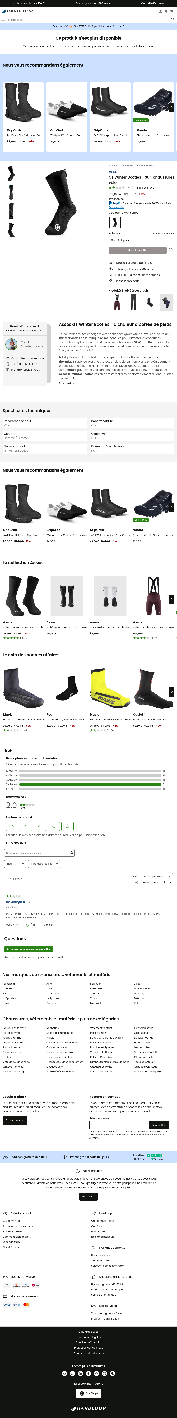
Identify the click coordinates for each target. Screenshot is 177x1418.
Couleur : (123, 212)
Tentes (7, 1057)
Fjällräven (95, 984)
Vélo (116, 166)
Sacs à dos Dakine (101, 1071)
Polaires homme (12, 1052)
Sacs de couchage (14, 1071)
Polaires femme (12, 1038)
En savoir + (66, 383)
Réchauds (52, 1028)
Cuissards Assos (143, 1028)
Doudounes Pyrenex (102, 1047)
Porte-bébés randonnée (61, 1071)
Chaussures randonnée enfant (64, 1062)
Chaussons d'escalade (59, 1057)
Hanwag (139, 993)
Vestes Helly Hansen (102, 1052)
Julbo (137, 984)
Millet (49, 989)
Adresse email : (100, 1118)
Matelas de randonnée (16, 1062)
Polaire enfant (98, 1033)
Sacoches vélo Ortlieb (147, 1052)
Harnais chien (142, 1042)
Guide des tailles (163, 233)
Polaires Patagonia (101, 1042)
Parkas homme (12, 1047)
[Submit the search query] (173, 20)
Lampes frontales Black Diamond (109, 1062)
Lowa (6, 1003)
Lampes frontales (13, 1067)
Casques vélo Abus (145, 1067)
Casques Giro (142, 1033)
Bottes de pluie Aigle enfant (106, 1038)
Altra (49, 984)
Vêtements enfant (101, 1028)
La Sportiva (9, 998)
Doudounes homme (15, 1042)
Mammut (95, 1003)
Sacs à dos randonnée (59, 1033)
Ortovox (7, 989)
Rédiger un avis (145, 188)
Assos (114, 172)
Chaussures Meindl (101, 1067)
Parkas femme (11, 1033)
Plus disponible (137, 250)
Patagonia (9, 984)
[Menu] (3, 19)
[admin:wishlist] (171, 250)
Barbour (51, 1003)
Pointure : (115, 233)
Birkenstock (141, 998)
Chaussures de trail (57, 1047)
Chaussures (127, 166)
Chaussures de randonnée (62, 1042)
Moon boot (52, 993)
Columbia (96, 989)
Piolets (50, 1038)
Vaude (94, 998)
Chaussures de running (60, 1052)
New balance (142, 989)
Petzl (136, 1003)
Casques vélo (54, 1067)
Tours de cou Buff (144, 1062)
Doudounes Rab (143, 1038)
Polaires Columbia (101, 1057)
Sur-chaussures (144, 166)
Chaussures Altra (144, 1057)
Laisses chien (142, 1047)
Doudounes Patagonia (147, 1071)
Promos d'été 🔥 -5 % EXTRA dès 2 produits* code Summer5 (88, 26)
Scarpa (94, 993)
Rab (5, 993)
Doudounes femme (14, 1028)
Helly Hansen (54, 998)
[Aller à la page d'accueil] (111, 166)
